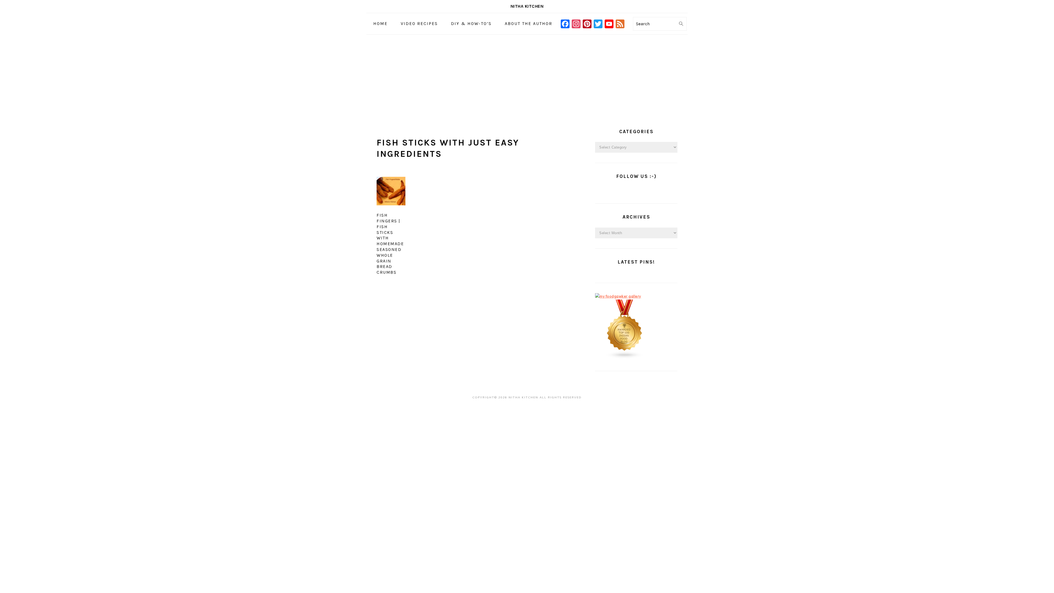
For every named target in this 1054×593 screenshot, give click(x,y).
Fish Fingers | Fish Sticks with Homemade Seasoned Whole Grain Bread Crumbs (390, 243)
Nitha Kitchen (527, 6)
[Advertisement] (527, 75)
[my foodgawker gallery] (618, 296)
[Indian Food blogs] (624, 357)
